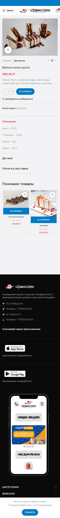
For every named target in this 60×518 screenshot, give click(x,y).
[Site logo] (35, 10)
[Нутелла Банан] (16, 199)
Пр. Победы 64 (14, 303)
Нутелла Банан (16, 217)
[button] (16, 211)
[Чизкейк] (44, 204)
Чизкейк (44, 225)
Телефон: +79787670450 (19, 319)
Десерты (19, 60)
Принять (30, 512)
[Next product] (56, 61)
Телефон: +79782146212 (19, 308)
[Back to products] (52, 61)
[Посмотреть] (8, 49)
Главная (6, 60)
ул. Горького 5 (13, 314)
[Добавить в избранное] (25, 194)
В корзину (25, 91)
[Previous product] (48, 61)
